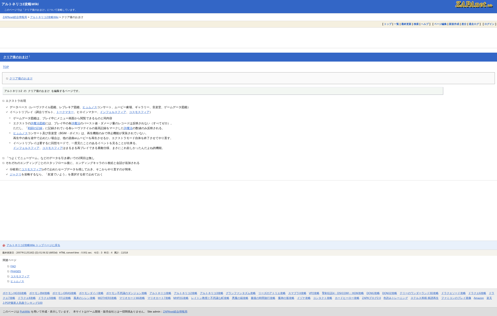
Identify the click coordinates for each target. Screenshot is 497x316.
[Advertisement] (248, 37)
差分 (464, 24)
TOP (6, 67)
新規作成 (454, 24)
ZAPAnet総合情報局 (15, 17)
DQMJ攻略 (373, 293)
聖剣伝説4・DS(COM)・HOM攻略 (343, 293)
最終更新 (406, 24)
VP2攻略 (314, 293)
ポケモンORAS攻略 (64, 293)
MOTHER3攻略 (107, 297)
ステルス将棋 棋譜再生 (425, 297)
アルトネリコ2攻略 (185, 293)
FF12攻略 (65, 297)
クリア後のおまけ (15, 57)
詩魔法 (75, 123)
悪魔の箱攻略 (240, 297)
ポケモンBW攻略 (39, 293)
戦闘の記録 (35, 128)
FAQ (13, 266)
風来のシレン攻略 (84, 297)
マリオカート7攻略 (159, 297)
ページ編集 (440, 24)
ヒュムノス (90, 107)
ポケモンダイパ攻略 (91, 293)
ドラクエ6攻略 (477, 293)
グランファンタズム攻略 (241, 293)
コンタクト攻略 (322, 297)
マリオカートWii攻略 (132, 297)
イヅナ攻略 (304, 297)
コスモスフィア (139, 112)
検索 (416, 24)
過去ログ (474, 24)
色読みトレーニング (395, 297)
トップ (388, 24)
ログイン (489, 24)
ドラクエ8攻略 (27, 297)
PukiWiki (25, 311)
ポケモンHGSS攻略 (15, 293)
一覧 (396, 24)
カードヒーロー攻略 (347, 297)
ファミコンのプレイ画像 (456, 297)
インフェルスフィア (113, 112)
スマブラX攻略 (297, 293)
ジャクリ (15, 174)
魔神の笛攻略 (286, 297)
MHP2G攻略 (181, 297)
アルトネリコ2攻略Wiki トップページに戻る (33, 245)
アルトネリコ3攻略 (211, 293)
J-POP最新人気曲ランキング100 (23, 302)
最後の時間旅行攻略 (263, 297)
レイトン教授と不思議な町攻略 (210, 297)
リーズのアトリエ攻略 (272, 293)
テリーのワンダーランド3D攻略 (419, 293)
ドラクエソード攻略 (453, 293)
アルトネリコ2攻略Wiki (20, 4)
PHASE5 (15, 271)
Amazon (479, 297)
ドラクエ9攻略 (47, 297)
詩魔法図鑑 (38, 123)
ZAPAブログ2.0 (371, 297)
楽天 (489, 297)
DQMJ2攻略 (389, 293)
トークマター (65, 112)
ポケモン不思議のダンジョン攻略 (126, 293)
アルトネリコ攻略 (160, 293)
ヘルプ (425, 24)
